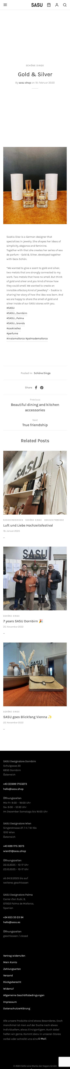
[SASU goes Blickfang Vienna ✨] (35, 674)
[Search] (65, 5)
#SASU (10, 307)
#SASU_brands (16, 323)
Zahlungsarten (12, 968)
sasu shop (25, 82)
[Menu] (5, 5)
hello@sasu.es (11, 922)
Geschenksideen (13, 520)
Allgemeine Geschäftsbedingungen (23, 995)
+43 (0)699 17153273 (15, 783)
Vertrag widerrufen (14, 955)
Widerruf (8, 988)
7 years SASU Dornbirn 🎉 (23, 621)
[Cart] (49, 5)
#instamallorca (16, 338)
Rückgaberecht (12, 982)
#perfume (12, 333)
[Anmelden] (57, 5)
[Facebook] (36, 387)
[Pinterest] (42, 387)
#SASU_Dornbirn (17, 313)
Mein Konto (10, 962)
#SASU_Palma (15, 318)
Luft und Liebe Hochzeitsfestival (28, 525)
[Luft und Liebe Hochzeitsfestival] (35, 483)
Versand (8, 975)
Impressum (10, 1001)
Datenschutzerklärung (16, 1008)
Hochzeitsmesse (54, 520)
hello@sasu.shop (13, 788)
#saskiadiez (14, 328)
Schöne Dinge (35, 65)
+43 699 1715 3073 (13, 846)
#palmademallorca (36, 338)
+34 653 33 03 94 (13, 917)
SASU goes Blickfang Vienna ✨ (27, 717)
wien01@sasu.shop (14, 851)
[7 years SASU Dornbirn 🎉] (35, 578)
